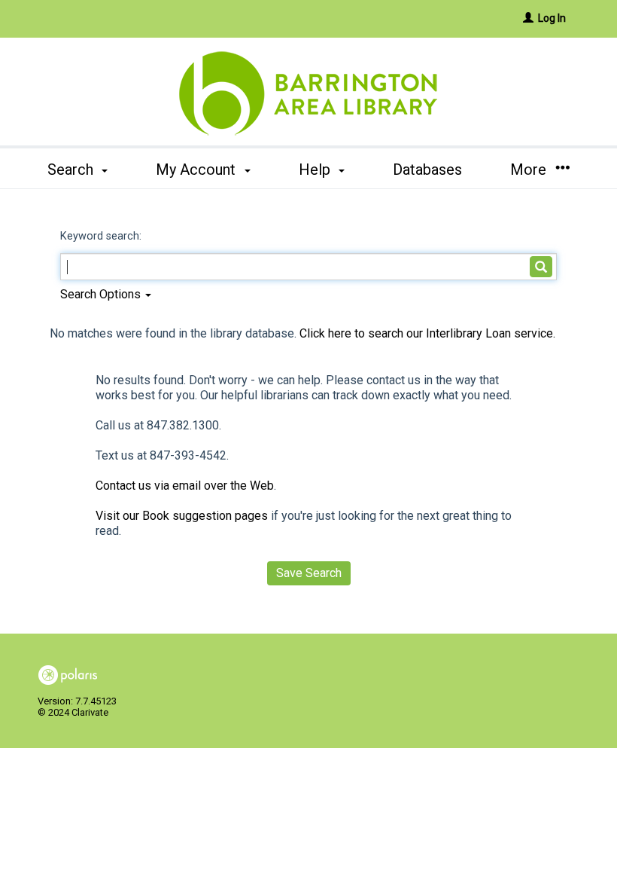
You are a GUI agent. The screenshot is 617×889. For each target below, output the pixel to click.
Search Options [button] (102, 294)
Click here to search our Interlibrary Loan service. (427, 333)
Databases (427, 169)
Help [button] (316, 169)
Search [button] (72, 169)
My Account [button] (197, 169)
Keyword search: (102, 236)
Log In (552, 18)
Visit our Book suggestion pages (182, 516)
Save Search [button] (309, 573)
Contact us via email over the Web (185, 485)
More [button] (530, 169)
